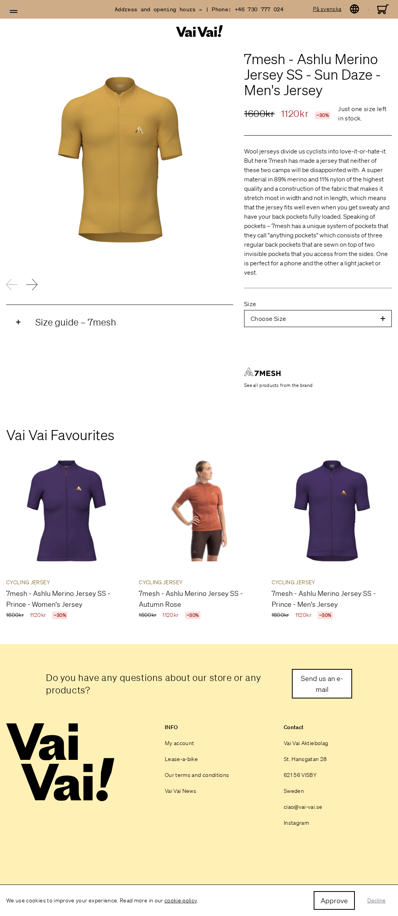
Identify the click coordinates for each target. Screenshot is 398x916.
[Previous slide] (11, 284)
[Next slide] (31, 284)
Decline (376, 900)
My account (179, 743)
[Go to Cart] (383, 9)
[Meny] (13, 11)
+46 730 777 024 (259, 9)
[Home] (199, 31)
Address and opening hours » (158, 9)
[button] (13, 11)
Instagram (296, 822)
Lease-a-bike (181, 759)
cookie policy (180, 900)
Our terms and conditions (197, 774)
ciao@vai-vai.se (303, 806)
